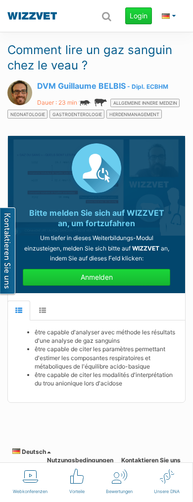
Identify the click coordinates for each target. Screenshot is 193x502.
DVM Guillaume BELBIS (81, 86)
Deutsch (33, 451)
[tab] (18, 311)
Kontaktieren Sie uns (151, 460)
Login (138, 15)
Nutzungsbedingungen (80, 460)
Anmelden (97, 277)
